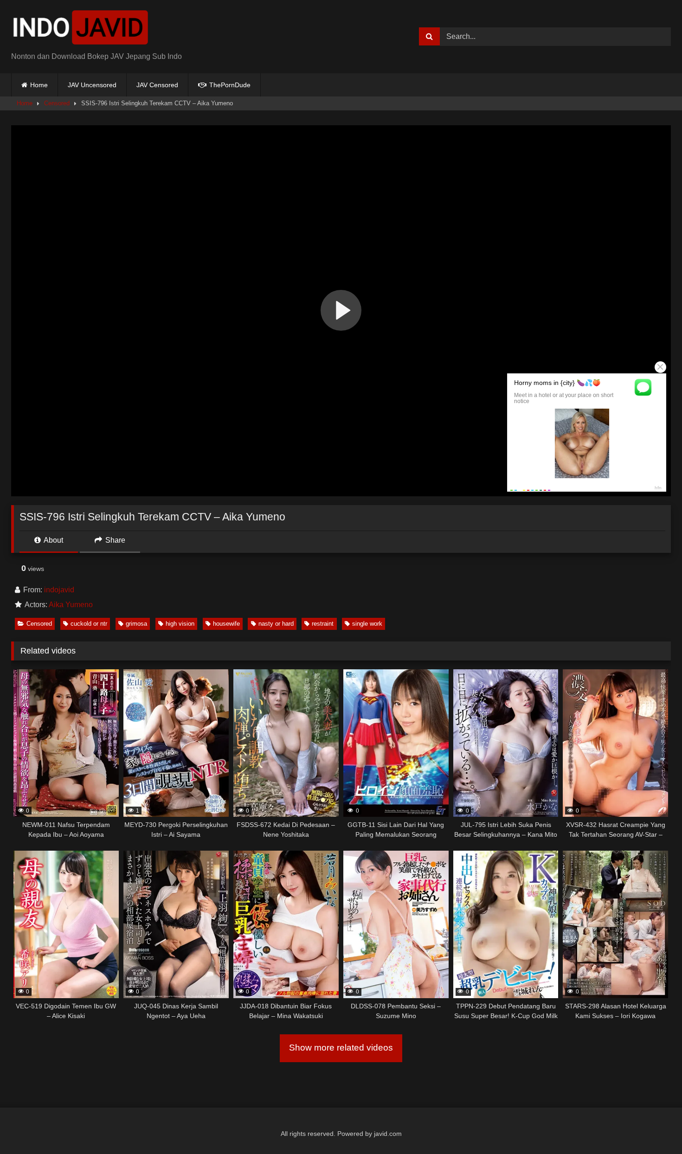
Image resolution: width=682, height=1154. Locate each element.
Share (114, 540)
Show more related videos (341, 1047)
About (52, 540)
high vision (180, 623)
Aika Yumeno (71, 605)
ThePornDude (229, 85)
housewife (226, 623)
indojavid (59, 590)
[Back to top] (653, 1126)
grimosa (136, 623)
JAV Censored (157, 85)
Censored (57, 103)
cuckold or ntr (89, 623)
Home (39, 85)
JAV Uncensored (92, 85)
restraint (323, 623)
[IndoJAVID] (80, 29)
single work (367, 623)
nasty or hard (276, 623)
